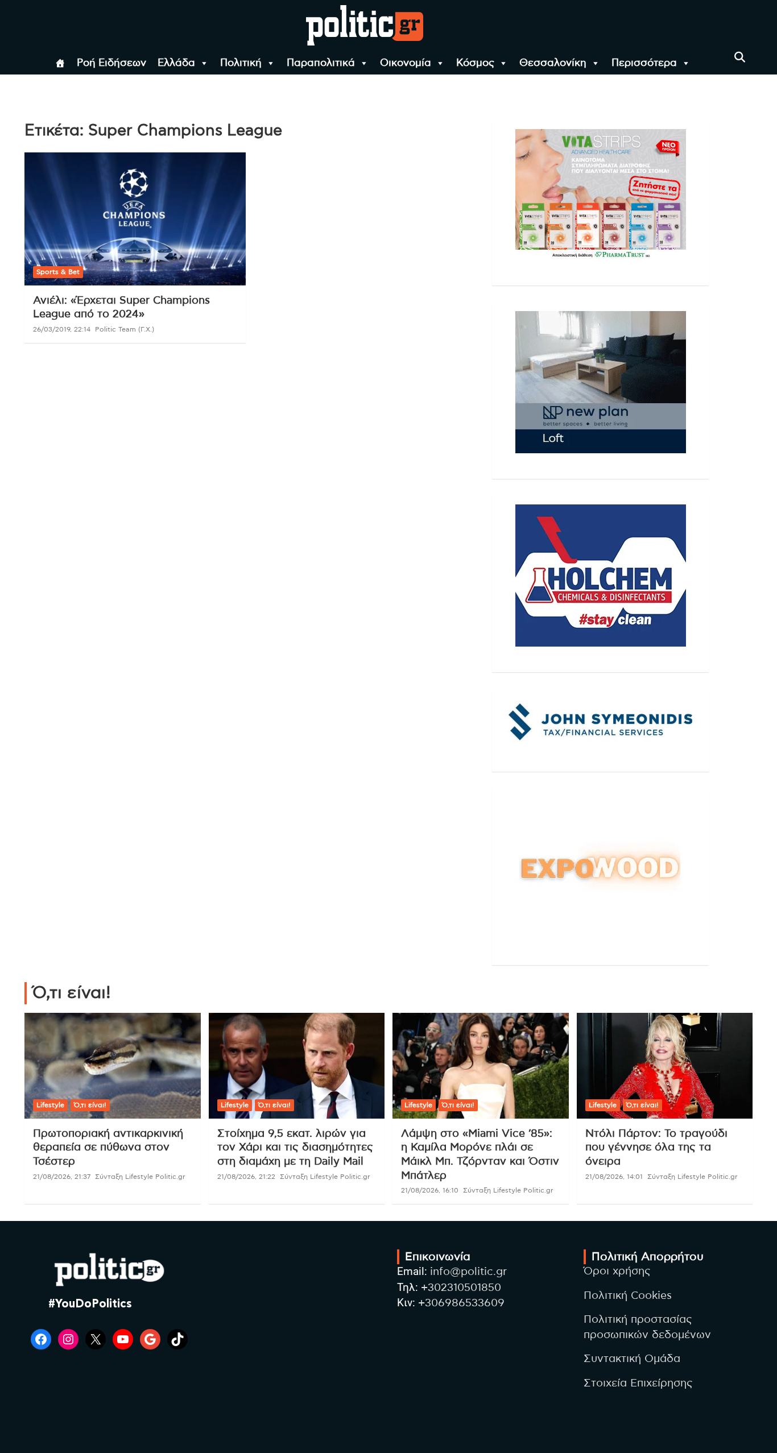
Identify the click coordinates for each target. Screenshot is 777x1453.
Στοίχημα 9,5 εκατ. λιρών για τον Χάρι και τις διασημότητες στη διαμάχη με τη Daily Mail (295, 1147)
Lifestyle (50, 1105)
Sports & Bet (58, 271)
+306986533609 (461, 1303)
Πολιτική (241, 63)
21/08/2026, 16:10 (429, 1190)
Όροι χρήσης (617, 1271)
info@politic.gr (468, 1271)
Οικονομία (405, 63)
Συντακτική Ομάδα (632, 1358)
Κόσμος (475, 63)
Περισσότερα (644, 63)
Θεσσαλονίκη (552, 63)
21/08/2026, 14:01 (614, 1176)
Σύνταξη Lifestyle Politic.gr (140, 1176)
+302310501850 (461, 1287)
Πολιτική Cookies (628, 1295)
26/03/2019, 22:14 (61, 329)
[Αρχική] (60, 63)
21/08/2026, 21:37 (61, 1176)
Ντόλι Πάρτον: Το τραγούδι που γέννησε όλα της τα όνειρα (656, 1147)
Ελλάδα (176, 63)
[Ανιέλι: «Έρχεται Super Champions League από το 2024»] (135, 219)
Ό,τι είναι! (90, 1105)
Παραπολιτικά (321, 63)
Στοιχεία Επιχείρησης (638, 1383)
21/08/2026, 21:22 (246, 1176)
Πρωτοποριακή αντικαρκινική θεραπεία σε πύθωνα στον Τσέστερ (108, 1147)
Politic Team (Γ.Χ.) (124, 329)
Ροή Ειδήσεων (111, 63)
